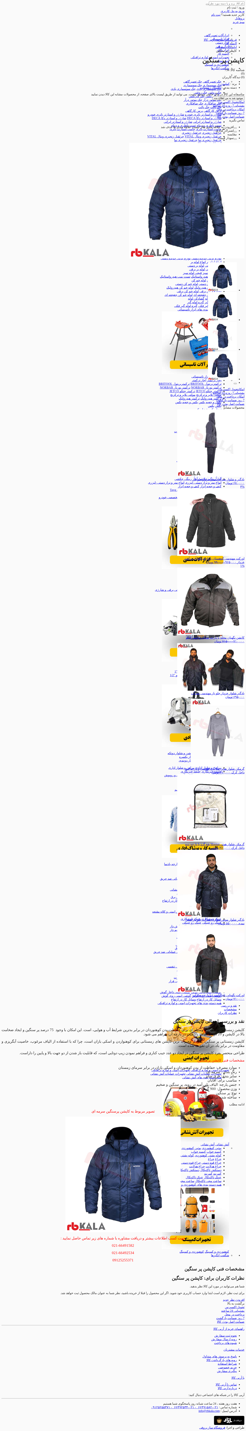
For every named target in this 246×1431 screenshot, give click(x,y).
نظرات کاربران (227, 1013)
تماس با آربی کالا (226, 1384)
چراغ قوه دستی (211, 1162)
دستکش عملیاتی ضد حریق (170, 951)
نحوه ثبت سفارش (225, 1335)
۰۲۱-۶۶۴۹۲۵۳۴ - (182, 1407)
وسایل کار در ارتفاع (209, 999)
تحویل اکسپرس (231, 102)
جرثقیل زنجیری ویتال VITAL (203, 136)
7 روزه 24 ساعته (228, 105)
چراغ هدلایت (213, 1166)
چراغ (218, 1159)
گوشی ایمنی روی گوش (176, 995)
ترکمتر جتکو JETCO (208, 391)
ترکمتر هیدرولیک (210, 398)
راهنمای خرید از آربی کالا (228, 1328)
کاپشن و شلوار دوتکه (181, 753)
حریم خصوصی (227, 1367)
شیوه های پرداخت (225, 1343)
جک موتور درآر (212, 99)
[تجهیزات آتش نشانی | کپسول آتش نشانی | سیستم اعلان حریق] (195, 1140)
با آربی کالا (237, 1377)
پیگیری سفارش (227, 1371)
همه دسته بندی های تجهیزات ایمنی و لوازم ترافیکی (189, 1003)
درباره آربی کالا (227, 1388)
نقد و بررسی (229, 1005)
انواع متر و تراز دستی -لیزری (203, 482)
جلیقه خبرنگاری (191, 771)
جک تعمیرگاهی (212, 81)
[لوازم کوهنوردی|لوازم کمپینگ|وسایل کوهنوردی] (195, 1248)
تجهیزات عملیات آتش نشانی (203, 1073)
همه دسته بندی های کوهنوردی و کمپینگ (196, 1184)
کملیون (225, 83)
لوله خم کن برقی (188, 291)
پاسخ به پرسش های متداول (219, 1356)
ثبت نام (215, 14)
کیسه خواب (214, 1151)
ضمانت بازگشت (230, 113)
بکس (218, 405)
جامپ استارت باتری (208, 129)
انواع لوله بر (213, 262)
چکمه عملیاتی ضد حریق (175, 878)
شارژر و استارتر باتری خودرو (203, 114)
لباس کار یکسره (189, 756)
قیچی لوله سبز (192, 273)
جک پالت (203, 107)
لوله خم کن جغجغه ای (207, 295)
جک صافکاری (212, 103)
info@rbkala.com (209, 1411)
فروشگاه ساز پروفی (212, 1427)
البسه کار (223, 53)
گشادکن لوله (196, 298)
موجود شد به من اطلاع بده (228, 98)
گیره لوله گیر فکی (185, 305)
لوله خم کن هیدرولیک (180, 287)
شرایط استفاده (227, 1363)
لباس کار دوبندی (189, 760)
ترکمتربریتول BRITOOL (205, 383)
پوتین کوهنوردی (211, 1148)
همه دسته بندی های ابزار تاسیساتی (199, 309)
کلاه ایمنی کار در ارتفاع (176, 900)
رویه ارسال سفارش (224, 1339)
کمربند (217, 1173)
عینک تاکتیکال (212, 1177)
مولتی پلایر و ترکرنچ (208, 394)
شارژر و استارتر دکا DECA (204, 118)
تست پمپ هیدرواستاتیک (206, 276)
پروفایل (239, 18)
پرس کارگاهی (212, 110)
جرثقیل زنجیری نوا (209, 140)
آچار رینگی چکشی (186, 479)
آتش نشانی (222, 1144)
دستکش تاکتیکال (210, 1170)
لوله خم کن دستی (186, 284)
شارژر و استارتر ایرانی (207, 121)
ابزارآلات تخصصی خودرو (174, 497)
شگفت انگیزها (220, 68)
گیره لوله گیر (195, 302)
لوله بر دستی (196, 265)
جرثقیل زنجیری (211, 132)
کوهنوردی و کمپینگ (217, 64)
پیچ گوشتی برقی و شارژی (171, 590)
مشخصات (230, 1009)
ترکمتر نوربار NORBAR (206, 387)
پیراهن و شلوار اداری (181, 767)
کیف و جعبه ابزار (210, 486)
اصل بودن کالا (230, 116)
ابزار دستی (222, 42)
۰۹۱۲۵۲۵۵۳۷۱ (160, 1407)
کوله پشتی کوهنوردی (208, 1155)
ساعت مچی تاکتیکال (208, 1181)
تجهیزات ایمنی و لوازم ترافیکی (170, 1070)
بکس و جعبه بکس (210, 402)
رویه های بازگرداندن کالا (221, 1360)
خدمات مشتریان (234, 1349)
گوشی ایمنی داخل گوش (175, 992)
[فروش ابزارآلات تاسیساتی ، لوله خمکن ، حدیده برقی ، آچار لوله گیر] (195, 373)
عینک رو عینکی (211, 922)
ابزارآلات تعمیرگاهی (216, 35)
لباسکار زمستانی (210, 87)
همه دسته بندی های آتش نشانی (201, 1077)
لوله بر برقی (197, 269)
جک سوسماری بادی (183, 88)
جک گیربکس (197, 96)
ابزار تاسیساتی (200, 376)
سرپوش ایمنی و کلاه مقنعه (169, 911)
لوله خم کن (198, 280)
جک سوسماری (212, 85)
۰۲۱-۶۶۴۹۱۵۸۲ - (206, 1407)
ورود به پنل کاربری (232, 11)
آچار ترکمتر (199, 380)
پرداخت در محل (230, 109)
